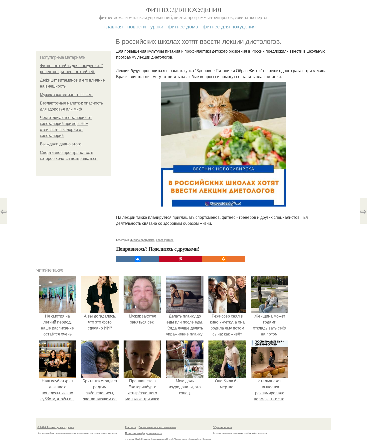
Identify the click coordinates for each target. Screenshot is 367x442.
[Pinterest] (180, 259)
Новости (136, 26)
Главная (113, 26)
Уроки (156, 26)
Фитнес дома (183, 26)
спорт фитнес (165, 240)
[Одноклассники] (223, 259)
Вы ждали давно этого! (61, 144)
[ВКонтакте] (137, 259)
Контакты (130, 427)
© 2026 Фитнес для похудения (55, 427)
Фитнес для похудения (183, 9)
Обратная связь (222, 427)
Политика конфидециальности (143, 433)
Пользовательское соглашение (157, 427)
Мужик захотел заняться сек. (66, 95)
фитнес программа (142, 240)
